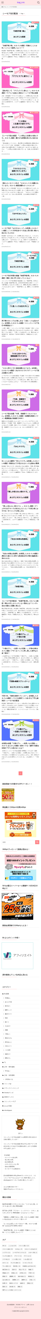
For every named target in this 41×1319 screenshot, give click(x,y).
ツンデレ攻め (7, 1256)
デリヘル (27, 1256)
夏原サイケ (8, 1014)
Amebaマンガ (8, 1092)
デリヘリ (18, 1256)
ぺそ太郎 (7, 1050)
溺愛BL (15, 1280)
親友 (5, 1286)
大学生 (23, 1273)
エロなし (18, 1249)
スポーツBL (32, 1252)
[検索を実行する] (37, 842)
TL (5, 1062)
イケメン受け (24, 1245)
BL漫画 (6, 994)
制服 (31, 1269)
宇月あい (7, 1071)
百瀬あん (7, 998)
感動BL (12, 1276)
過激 (20, 1286)
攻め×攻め (22, 1276)
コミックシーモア (10, 1101)
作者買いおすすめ (29, 1266)
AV (4, 1245)
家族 (5, 1276)
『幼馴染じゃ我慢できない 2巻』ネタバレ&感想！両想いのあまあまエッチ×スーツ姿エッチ (20, 1218)
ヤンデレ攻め (15, 1263)
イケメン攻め (8, 1249)
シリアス (6, 1252)
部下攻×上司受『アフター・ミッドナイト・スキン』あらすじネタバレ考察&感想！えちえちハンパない (20, 1212)
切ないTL (22, 1269)
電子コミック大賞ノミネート (12, 1290)
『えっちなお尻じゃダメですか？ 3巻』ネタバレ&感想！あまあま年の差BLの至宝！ (19, 1225)
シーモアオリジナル (19, 1252)
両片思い (16, 1266)
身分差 (12, 1286)
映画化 (31, 1276)
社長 (5, 1283)
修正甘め (6, 1269)
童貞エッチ (13, 1283)
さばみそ (7, 1026)
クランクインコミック (11, 1088)
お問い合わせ (30, 1304)
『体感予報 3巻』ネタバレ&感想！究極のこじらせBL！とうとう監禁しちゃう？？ (19, 1231)
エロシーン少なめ (31, 1249)
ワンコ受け (7, 1266)
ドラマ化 (6, 1259)
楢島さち (7, 1058)
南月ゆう (7, 1006)
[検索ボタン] (38, 2)
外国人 (14, 1273)
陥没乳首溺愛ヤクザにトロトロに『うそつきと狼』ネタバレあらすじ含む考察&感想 (20, 1205)
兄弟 (14, 1269)
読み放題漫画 (11, 1304)
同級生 (6, 1273)
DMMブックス (9, 1097)
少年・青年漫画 (9, 1067)
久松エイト (8, 1046)
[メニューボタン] (2, 2)
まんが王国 (8, 1106)
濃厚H (24, 1280)
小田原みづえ (9, 1079)
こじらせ (12, 1245)
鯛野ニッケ (8, 1010)
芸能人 (30, 1283)
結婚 (22, 1283)
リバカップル (27, 1263)
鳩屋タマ (7, 1054)
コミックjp (7, 1083)
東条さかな (8, 1038)
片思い (32, 1280)
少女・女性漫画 (9, 1075)
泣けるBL (6, 1280)
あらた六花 (8, 1002)
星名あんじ (8, 1042)
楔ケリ (7, 1022)
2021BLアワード (20, 1304)
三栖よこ (7, 1034)
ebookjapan (8, 1110)
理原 (6, 1018)
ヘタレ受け (27, 1259)
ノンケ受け (16, 1259)
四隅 (6, 1030)
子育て (31, 1273)
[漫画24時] (20, 2)
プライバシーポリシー (20, 1307)
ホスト (5, 1263)
